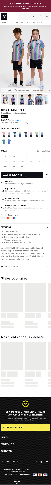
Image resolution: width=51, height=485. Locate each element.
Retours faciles (12, 198)
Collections (6, 451)
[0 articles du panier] (40, 16)
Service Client (7, 444)
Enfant (4, 23)
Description (6, 227)
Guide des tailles (43, 151)
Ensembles (37, 23)
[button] (28, 16)
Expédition (10, 189)
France (7, 461)
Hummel (4, 437)
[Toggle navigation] (22, 16)
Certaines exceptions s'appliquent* (16, 418)
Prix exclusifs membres (15, 206)
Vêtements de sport (19, 23)
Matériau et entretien (10, 267)
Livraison (9, 181)
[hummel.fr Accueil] (4, 16)
